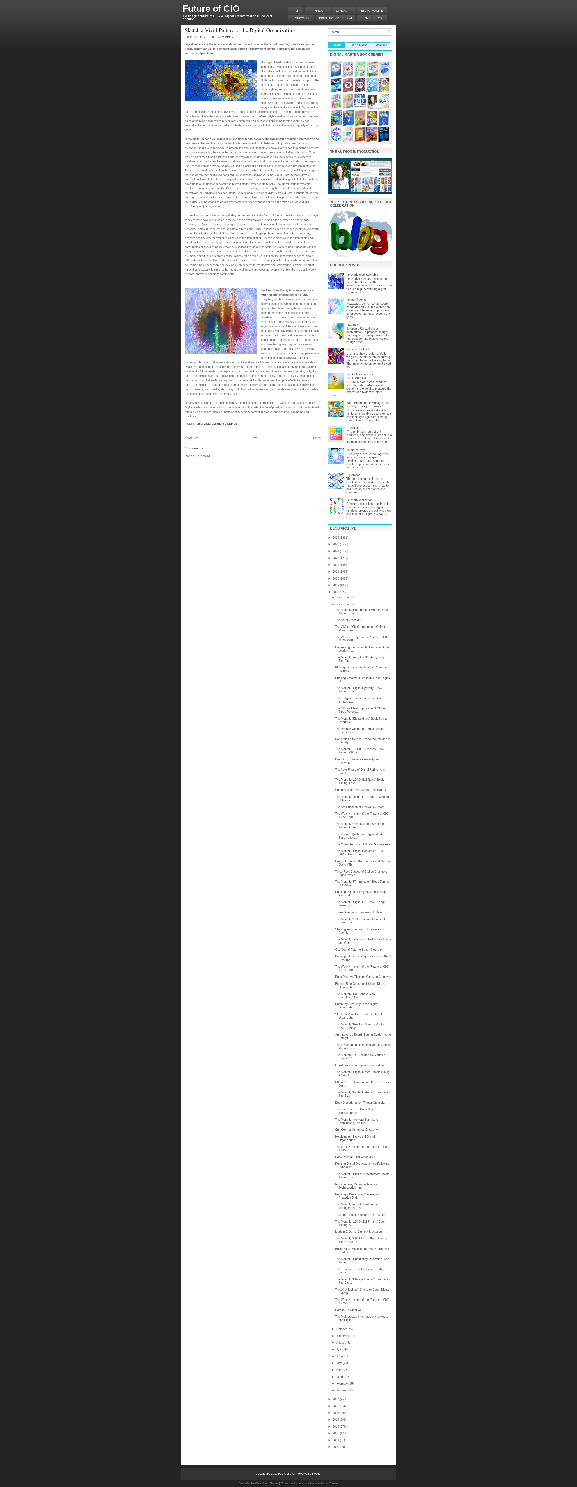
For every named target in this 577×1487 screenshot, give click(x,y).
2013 (336, 1426)
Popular (336, 45)
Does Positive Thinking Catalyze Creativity (363, 976)
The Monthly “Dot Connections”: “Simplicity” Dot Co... (356, 995)
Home (295, 11)
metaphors (232, 423)
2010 (336, 1446)
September (343, 1335)
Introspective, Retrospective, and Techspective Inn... (356, 1185)
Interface (352, 324)
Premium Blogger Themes (324, 1483)
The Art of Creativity (348, 620)
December (343, 597)
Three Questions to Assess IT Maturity (360, 912)
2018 (336, 592)
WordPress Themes (267, 1483)
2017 (336, 1399)
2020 (336, 578)
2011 (336, 1440)
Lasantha (303, 1483)
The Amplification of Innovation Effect (359, 807)
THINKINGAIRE (317, 11)
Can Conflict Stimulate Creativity (356, 1129)
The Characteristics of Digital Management (363, 844)
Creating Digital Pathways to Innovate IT (361, 789)
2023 (336, 558)
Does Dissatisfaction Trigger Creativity (360, 1102)
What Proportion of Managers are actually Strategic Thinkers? (367, 404)
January (342, 1390)
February (342, 1383)
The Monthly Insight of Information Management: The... (357, 1206)
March (340, 1376)
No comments (227, 37)
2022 (336, 564)
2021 (336, 571)
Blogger (316, 1473)
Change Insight (372, 18)
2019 (336, 585)
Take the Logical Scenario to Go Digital (360, 1214)
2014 (336, 1419)
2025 (336, 544)
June (339, 1356)
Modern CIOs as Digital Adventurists (359, 1231)
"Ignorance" (354, 475)
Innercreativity (355, 450)
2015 (336, 1412)
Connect (381, 45)
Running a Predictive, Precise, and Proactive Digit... (357, 1196)
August (341, 1342)
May (339, 1363)
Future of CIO (211, 9)
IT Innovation (301, 18)
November (343, 604)
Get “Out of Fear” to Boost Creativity (359, 949)
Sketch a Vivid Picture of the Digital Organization (240, 30)
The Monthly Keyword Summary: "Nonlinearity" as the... (356, 1121)
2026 (336, 537)
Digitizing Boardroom (335, 18)
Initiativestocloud (357, 349)
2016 (336, 1406)
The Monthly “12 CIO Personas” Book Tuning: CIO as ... (359, 750)
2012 (336, 1433)
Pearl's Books (359, 45)
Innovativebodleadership (362, 274)
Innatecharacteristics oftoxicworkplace (360, 376)
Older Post (316, 438)
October (342, 1329)
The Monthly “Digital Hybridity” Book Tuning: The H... (358, 689)
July (339, 1349)
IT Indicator (353, 428)
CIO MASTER (344, 11)
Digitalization (218, 423)
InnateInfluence (356, 299)
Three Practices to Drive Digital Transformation (355, 1111)
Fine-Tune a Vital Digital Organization (359, 1065)
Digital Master (372, 11)
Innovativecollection (359, 500)
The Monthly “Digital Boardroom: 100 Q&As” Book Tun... (359, 852)
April (339, 1369)
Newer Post (191, 438)
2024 (336, 551)
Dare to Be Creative (348, 1310)
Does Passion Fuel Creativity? (355, 1157)
